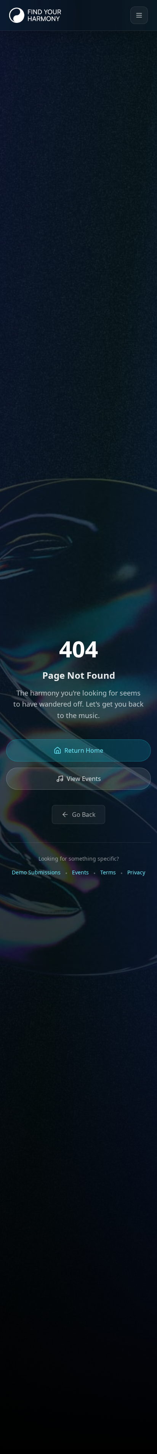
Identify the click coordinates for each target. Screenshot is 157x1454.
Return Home (83, 750)
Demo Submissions (36, 872)
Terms (108, 872)
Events (80, 872)
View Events (84, 778)
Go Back (84, 814)
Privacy (136, 872)
